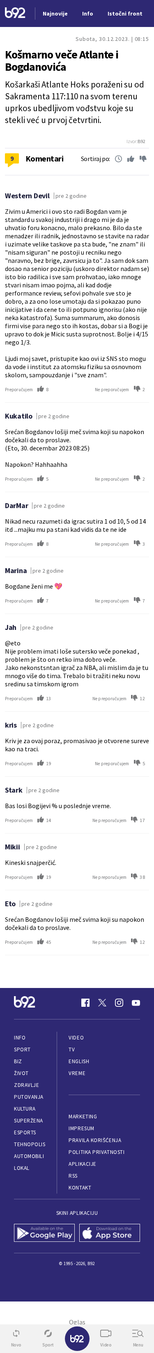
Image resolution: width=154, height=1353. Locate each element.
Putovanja (29, 1096)
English (79, 1061)
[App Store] (109, 1233)
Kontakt (80, 1187)
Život (21, 1073)
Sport (22, 1049)
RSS (73, 1175)
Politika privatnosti (96, 1152)
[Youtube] (136, 1003)
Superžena (28, 1120)
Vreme (77, 1073)
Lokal (22, 1168)
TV (72, 1049)
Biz (18, 1061)
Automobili (29, 1156)
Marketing (83, 1116)
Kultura (25, 1108)
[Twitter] (102, 1003)
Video (76, 1037)
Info (19, 1037)
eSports (25, 1132)
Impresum (81, 1128)
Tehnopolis (29, 1144)
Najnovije (55, 13)
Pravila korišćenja (95, 1140)
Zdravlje (26, 1085)
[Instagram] (119, 1003)
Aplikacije (82, 1163)
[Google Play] (44, 1233)
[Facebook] (85, 1003)
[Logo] (15, 13)
